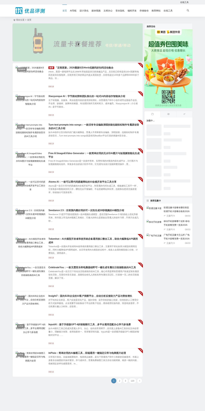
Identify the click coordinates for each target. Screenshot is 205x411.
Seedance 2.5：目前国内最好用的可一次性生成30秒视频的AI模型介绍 (86, 210)
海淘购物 (21, 69)
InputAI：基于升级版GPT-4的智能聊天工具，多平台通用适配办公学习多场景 (89, 324)
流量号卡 (171, 216)
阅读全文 (137, 86)
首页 (64, 10)
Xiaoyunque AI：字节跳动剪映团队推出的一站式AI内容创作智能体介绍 (86, 96)
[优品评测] (30, 10)
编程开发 (132, 10)
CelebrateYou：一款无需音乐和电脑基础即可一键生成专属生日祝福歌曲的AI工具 (92, 267)
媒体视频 (96, 10)
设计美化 (84, 10)
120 (132, 381)
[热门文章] (168, 114)
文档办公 (108, 10)
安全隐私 (120, 10)
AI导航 (73, 10)
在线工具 (184, 2)
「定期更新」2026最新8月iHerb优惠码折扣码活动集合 (84, 67)
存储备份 (144, 10)
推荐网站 (156, 10)
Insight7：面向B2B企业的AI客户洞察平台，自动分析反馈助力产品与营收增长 (90, 296)
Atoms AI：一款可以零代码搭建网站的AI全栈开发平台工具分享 (82, 181)
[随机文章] (184, 114)
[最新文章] (152, 114)
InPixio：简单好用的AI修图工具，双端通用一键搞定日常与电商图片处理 (87, 353)
